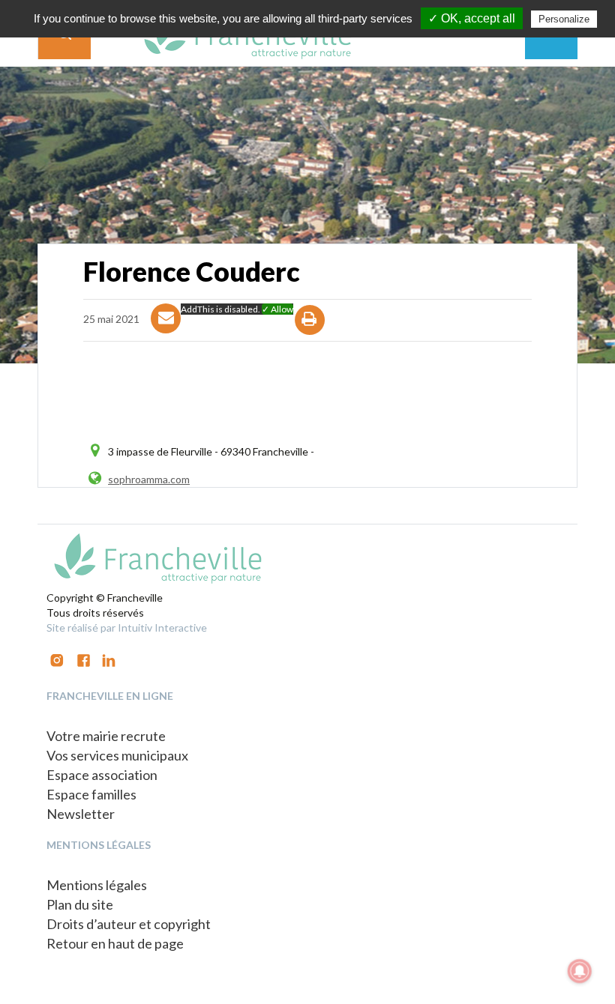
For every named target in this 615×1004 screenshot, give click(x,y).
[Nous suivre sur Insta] (57, 659)
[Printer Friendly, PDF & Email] (310, 333)
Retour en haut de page (115, 943)
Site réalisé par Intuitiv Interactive (126, 627)
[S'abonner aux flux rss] (84, 659)
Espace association (102, 774)
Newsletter (80, 813)
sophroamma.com (149, 479)
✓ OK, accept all (471, 18)
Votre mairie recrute (106, 736)
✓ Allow (277, 309)
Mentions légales (96, 885)
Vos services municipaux (117, 755)
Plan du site (79, 904)
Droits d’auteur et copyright (128, 924)
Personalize (564, 19)
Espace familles (91, 794)
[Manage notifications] (580, 971)
